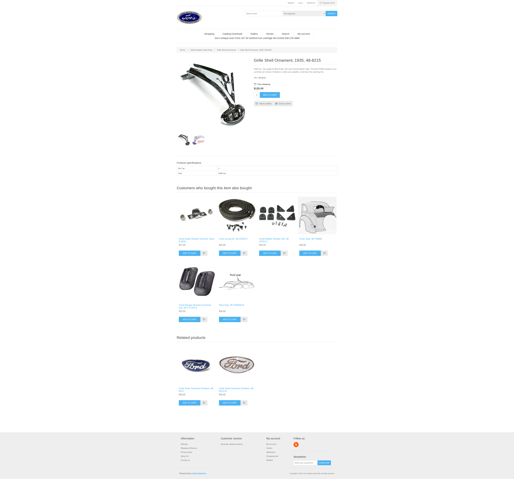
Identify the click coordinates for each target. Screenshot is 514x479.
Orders (269, 448)
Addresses (270, 452)
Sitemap (184, 444)
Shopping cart (272, 456)
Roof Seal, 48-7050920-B (231, 305)
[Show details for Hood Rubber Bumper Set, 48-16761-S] (277, 215)
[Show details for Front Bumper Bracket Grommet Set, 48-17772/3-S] (196, 282)
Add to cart (270, 95)
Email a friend (285, 104)
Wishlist (269, 460)
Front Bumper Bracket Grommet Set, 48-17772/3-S (195, 306)
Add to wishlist (265, 104)
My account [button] (304, 34)
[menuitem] (209, 34)
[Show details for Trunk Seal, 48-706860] (317, 215)
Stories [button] (270, 34)
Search (331, 13)
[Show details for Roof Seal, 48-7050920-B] (237, 282)
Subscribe (324, 463)
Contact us (185, 460)
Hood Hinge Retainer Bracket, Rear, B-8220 (197, 240)
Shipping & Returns (189, 448)
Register (291, 3)
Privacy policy (186, 452)
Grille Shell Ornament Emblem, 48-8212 (196, 389)
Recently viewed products (232, 444)
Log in (300, 3)
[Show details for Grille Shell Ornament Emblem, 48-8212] (196, 365)
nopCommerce (198, 473)
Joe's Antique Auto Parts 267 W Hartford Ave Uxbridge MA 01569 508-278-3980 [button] (257, 38)
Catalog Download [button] (232, 34)
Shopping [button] (209, 34)
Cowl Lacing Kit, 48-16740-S (233, 239)
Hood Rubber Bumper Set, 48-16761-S (274, 240)
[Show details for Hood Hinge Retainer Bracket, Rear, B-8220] (196, 215)
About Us (184, 456)
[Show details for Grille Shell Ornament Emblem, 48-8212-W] (237, 365)
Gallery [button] (254, 34)
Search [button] (285, 34)
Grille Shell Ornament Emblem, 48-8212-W (236, 389)
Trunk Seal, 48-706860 (310, 239)
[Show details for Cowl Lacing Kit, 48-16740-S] (237, 215)
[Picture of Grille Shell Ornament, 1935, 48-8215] (184, 140)
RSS (296, 444)
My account (271, 444)
